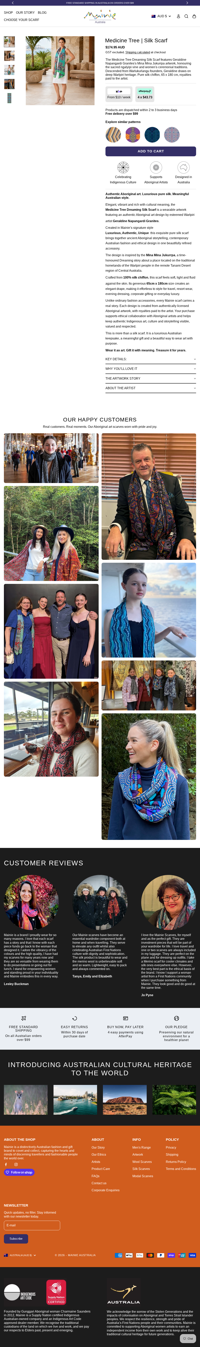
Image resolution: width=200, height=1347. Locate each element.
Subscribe (16, 1238)
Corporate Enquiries (106, 1190)
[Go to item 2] (9, 55)
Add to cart (151, 151)
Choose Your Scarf (21, 20)
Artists (96, 1161)
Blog (42, 12)
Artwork (137, 1154)
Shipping (172, 1154)
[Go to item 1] (9, 41)
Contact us (99, 1183)
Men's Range (141, 1147)
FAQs (95, 1176)
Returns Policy (176, 1161)
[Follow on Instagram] (16, 1164)
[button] (150, 359)
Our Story (25, 12)
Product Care (101, 1169)
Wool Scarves (142, 1161)
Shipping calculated (137, 52)
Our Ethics (99, 1154)
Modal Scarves (142, 1176)
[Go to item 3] (9, 69)
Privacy (171, 1147)
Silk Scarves (141, 1169)
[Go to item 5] (9, 98)
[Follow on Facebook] (6, 1164)
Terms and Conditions (181, 1169)
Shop (8, 12)
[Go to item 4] (9, 84)
